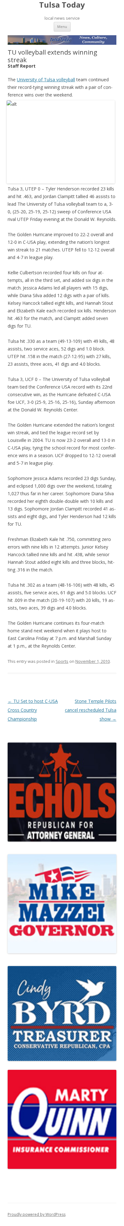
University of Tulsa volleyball (46, 80)
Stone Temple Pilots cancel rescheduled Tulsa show (90, 710)
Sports (62, 661)
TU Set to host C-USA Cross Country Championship (33, 710)
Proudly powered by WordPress (36, 1214)
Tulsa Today (62, 5)
